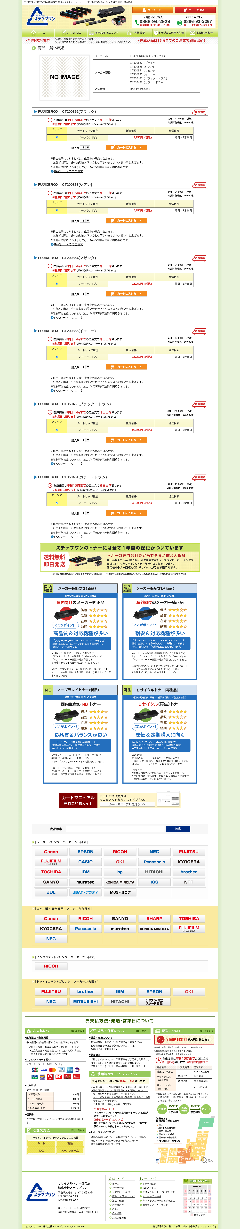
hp (120, 872)
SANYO (51, 882)
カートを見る (195, 10)
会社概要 (136, 33)
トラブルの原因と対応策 (169, 33)
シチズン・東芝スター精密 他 (154, 1002)
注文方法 (70, 33)
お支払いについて (121, 1192)
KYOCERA (188, 862)
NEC (154, 852)
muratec (85, 882)
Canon (51, 852)
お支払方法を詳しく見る (78, 1031)
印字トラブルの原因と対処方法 (159, 1200)
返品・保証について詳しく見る (142, 1031)
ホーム (38, 33)
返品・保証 (118, 1200)
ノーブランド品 (88, 137)
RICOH (120, 852)
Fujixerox (51, 862)
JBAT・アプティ (85, 892)
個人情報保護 (190, 1226)
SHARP (154, 918)
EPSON (85, 852)
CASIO (85, 862)
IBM (85, 872)
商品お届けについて (103, 33)
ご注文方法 (78, 1130)
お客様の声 (118, 1205)
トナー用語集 (149, 1183)
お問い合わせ (201, 33)
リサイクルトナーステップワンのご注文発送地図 (184, 1140)
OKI (120, 862)
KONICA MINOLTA (120, 882)
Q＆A (115, 1209)
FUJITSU (188, 852)
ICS (154, 882)
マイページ (152, 10)
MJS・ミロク (120, 892)
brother (188, 872)
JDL (51, 892)
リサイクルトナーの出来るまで (159, 1192)
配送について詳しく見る (206, 1031)
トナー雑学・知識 (152, 1196)
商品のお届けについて (123, 1196)
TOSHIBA (51, 872)
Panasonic (154, 862)
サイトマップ (207, 1226)
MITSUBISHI (85, 1002)
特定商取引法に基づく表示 (166, 1226)
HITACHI (154, 872)
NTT (188, 882)
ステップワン (40, 1192)
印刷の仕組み (149, 1188)
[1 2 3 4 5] (85, 147)
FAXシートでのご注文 (68, 171)
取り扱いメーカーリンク (155, 1205)
